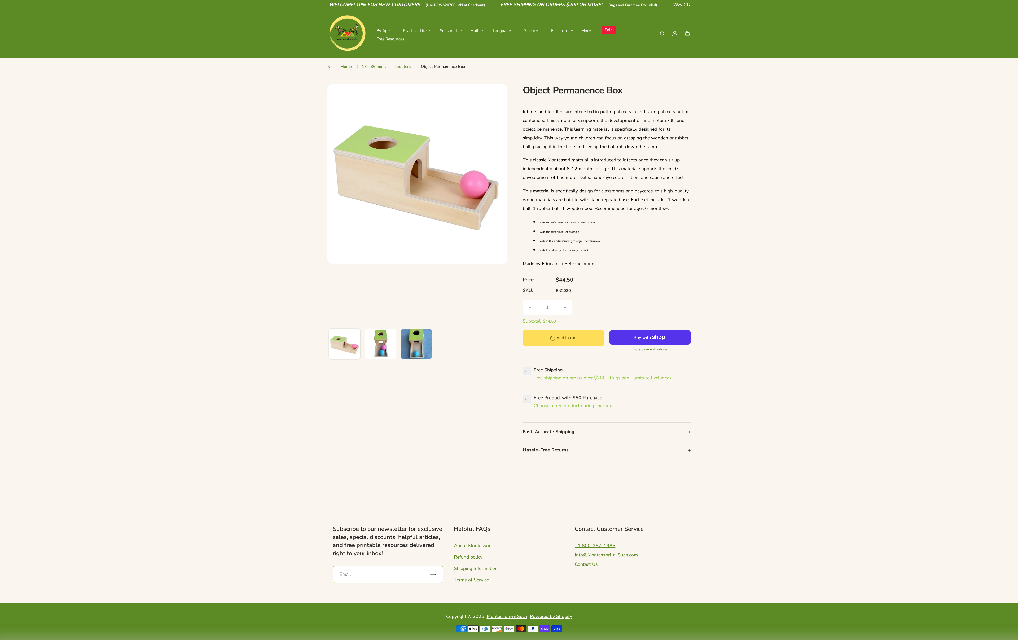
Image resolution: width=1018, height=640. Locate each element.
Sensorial (448, 30)
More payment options (650, 349)
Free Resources (390, 39)
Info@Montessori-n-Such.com (606, 555)
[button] (344, 344)
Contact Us (586, 564)
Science (531, 30)
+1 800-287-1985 (595, 545)
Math (475, 30)
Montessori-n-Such (507, 616)
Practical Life (415, 30)
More (586, 30)
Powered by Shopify (551, 616)
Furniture (559, 30)
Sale (609, 30)
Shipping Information (476, 568)
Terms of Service (471, 580)
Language (502, 30)
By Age (383, 30)
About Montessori (473, 545)
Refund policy (468, 557)
